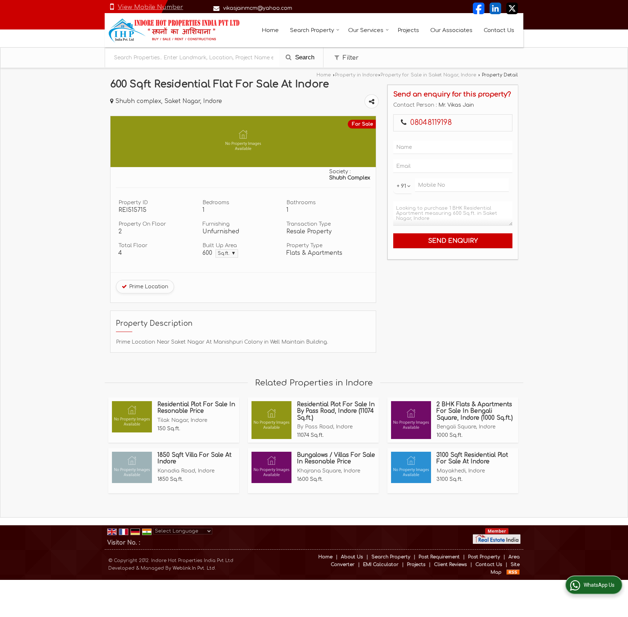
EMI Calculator (381, 564)
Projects (408, 30)
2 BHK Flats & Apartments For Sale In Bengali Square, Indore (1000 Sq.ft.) (474, 411)
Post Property (484, 556)
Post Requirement (439, 556)
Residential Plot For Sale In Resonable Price (196, 407)
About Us (352, 556)
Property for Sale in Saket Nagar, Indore (428, 75)
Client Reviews (450, 564)
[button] (150, 7)
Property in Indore (356, 75)
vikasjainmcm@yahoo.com (257, 8)
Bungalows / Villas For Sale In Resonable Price (336, 458)
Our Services (365, 30)
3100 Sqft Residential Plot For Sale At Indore (472, 458)
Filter (350, 57)
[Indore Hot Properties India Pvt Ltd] (174, 30)
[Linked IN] (495, 8)
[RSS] (513, 572)
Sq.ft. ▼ (227, 253)
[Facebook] (478, 8)
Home (270, 30)
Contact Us (499, 30)
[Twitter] (512, 8)
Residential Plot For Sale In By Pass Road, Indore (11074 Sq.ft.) (336, 411)
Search (303, 57)
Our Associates (451, 30)
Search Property (312, 30)
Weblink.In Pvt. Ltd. (194, 568)
